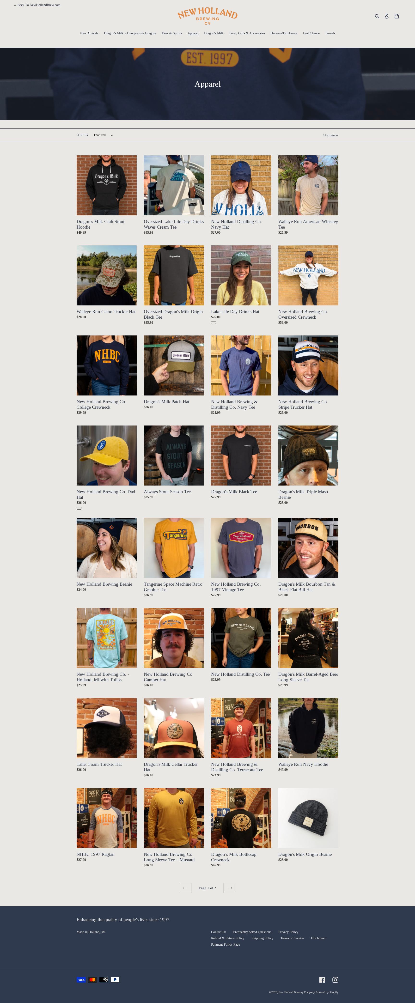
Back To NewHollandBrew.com (37, 5)
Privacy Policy (288, 932)
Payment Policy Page (225, 944)
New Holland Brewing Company (297, 992)
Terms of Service (292, 938)
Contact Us (218, 932)
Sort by (83, 135)
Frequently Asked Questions (252, 932)
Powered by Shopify (327, 992)
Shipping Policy (262, 938)
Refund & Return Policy (227, 938)
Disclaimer (318, 938)
